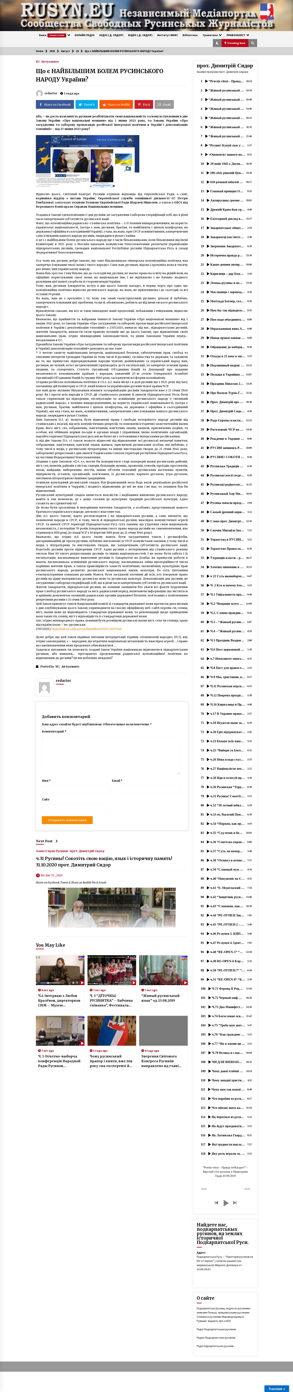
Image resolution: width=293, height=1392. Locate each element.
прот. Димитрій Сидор (87, 851)
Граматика (210, 35)
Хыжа (51, 35)
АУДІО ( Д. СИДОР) (111, 35)
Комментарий (54, 731)
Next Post (44, 841)
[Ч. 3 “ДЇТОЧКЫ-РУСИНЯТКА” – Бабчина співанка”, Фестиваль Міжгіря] (112, 970)
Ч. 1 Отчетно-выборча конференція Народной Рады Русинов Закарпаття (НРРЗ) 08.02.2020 (59, 1061)
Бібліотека (190, 35)
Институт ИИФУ (167, 35)
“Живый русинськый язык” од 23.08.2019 (160, 998)
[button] (217, 43)
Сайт (46, 799)
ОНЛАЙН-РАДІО (84, 35)
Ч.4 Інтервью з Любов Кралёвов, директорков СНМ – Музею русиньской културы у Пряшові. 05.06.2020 (59, 1001)
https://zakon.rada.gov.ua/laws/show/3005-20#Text (86, 629)
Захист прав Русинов (52, 851)
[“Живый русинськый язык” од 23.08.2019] (163, 970)
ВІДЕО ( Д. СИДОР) (140, 35)
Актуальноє (50, 61)
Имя (46, 780)
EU (38, 61)
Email (117, 780)
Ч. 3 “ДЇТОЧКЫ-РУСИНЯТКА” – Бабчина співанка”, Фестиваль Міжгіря (111, 1001)
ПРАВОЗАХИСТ (236, 35)
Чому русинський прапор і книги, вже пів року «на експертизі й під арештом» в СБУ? (111, 1061)
